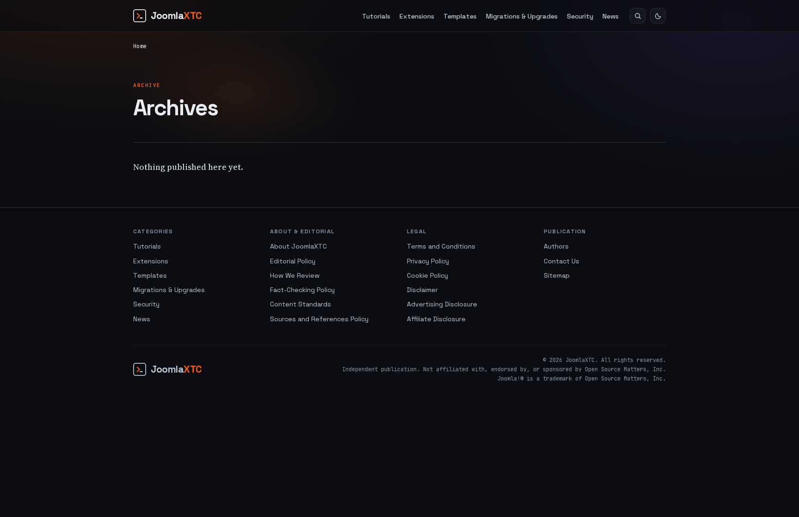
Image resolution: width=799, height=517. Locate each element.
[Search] (637, 16)
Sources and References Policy (319, 319)
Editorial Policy (292, 261)
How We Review (295, 275)
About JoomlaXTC (298, 246)
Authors (556, 246)
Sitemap (557, 275)
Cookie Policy (427, 275)
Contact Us (561, 261)
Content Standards (300, 304)
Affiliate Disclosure (436, 319)
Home (140, 46)
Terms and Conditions (441, 246)
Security (580, 16)
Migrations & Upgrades (522, 16)
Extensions (417, 16)
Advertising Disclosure (442, 304)
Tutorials (376, 16)
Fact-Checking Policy (302, 290)
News (610, 16)
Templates (460, 16)
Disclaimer (422, 290)
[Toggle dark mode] (658, 16)
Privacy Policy (428, 261)
